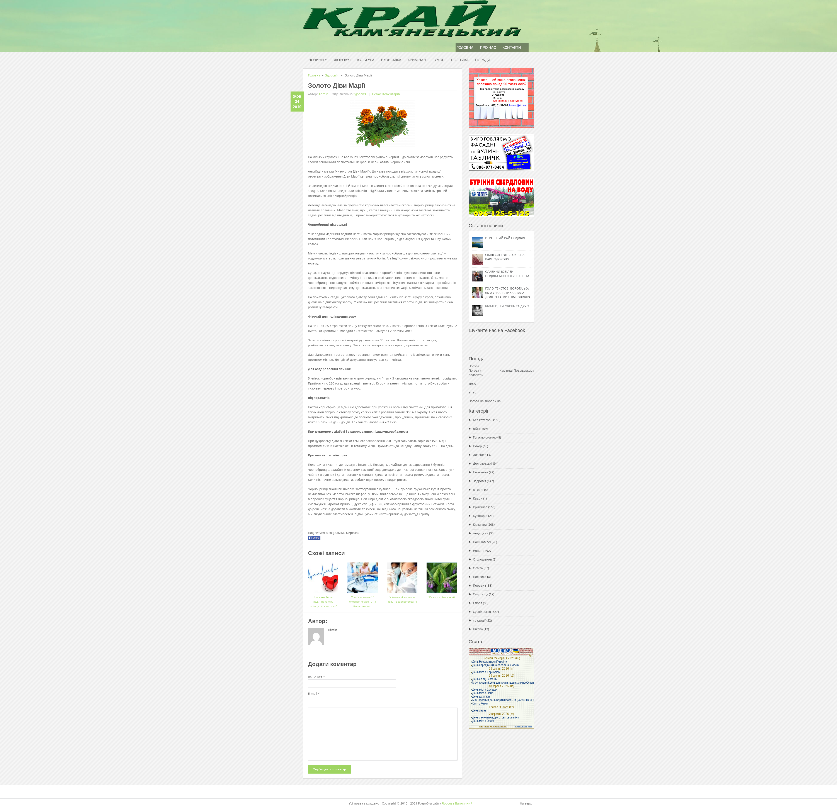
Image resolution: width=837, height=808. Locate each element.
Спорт (477, 603)
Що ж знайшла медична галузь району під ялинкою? (323, 601)
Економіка (391, 60)
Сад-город (480, 594)
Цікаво (478, 629)
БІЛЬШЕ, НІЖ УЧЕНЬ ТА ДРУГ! (507, 306)
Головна (465, 47)
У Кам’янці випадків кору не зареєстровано (402, 599)
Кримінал (417, 60)
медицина (480, 533)
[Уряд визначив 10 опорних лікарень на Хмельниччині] (362, 576)
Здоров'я (331, 75)
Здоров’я (342, 60)
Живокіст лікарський (442, 597)
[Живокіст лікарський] (442, 576)
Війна (477, 429)
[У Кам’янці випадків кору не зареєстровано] (402, 576)
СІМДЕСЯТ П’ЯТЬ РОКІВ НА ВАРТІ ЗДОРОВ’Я (504, 257)
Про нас (488, 47)
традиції (479, 620)
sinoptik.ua (493, 401)
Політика (460, 60)
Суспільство (482, 612)
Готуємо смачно (485, 437)
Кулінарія (480, 516)
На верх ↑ (527, 803)
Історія (478, 490)
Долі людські (482, 463)
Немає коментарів (385, 94)
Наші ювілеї (482, 542)
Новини (317, 60)
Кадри (477, 498)
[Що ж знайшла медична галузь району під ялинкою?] (323, 576)
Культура (365, 60)
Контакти (512, 47)
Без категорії (482, 420)
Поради (482, 60)
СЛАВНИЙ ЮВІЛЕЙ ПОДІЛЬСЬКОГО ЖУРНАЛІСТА (507, 273)
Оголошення (482, 559)
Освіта (478, 568)
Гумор (438, 60)
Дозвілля (479, 455)
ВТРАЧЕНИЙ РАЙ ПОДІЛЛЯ (505, 238)
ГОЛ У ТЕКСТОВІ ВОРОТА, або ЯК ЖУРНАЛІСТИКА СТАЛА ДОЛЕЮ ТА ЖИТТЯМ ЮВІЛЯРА (508, 292)
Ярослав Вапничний (457, 803)
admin (323, 94)
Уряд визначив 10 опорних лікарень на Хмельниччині (362, 601)
